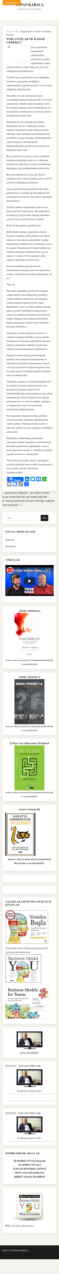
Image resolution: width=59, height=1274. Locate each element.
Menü (29, 16)
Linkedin (9, 539)
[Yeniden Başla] (29, 927)
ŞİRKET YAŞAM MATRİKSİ (29, 1176)
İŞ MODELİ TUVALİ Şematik (29, 1161)
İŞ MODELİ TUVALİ (29, 1165)
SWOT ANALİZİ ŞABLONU (30, 1172)
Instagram (10, 546)
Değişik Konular (27, 31)
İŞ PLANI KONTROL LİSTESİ (29, 1168)
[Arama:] (22, 518)
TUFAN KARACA (29, 4)
